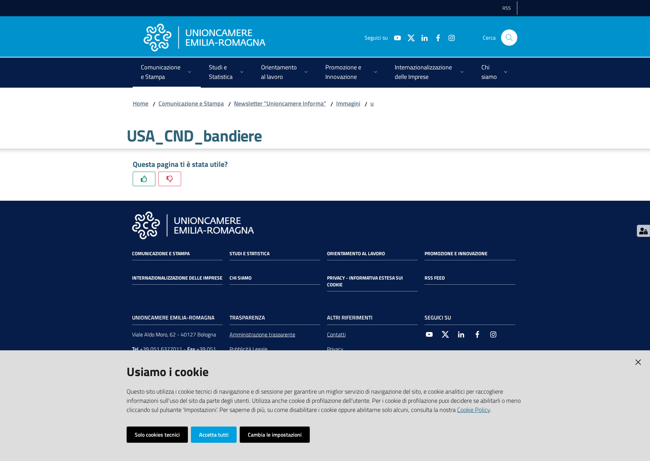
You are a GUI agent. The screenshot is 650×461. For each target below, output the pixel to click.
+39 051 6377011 (161, 349)
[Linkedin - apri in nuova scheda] (422, 37)
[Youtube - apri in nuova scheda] (395, 37)
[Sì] (144, 179)
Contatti (336, 334)
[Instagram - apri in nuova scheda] (449, 37)
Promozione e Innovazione (456, 253)
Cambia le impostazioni (275, 435)
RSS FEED (435, 278)
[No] (169, 179)
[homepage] (204, 37)
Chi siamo (241, 278)
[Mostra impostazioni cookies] (643, 231)
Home (140, 103)
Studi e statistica (249, 253)
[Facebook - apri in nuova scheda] (435, 37)
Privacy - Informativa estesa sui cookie (365, 281)
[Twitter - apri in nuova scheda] (408, 37)
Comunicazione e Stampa (191, 103)
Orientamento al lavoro (356, 253)
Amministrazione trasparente (262, 334)
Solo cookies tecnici (157, 435)
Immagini (348, 103)
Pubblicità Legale (248, 349)
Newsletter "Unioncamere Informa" (280, 103)
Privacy (335, 349)
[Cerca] (509, 37)
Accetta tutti (214, 435)
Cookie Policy (473, 409)
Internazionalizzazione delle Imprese (177, 278)
